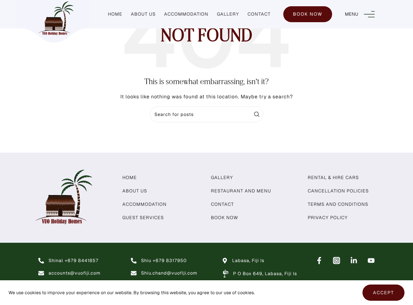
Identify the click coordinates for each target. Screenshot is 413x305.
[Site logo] (56, 18)
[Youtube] (371, 260)
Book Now (307, 14)
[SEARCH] (256, 114)
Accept (383, 292)
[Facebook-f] (319, 260)
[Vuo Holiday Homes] (336, 260)
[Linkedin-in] (353, 260)
